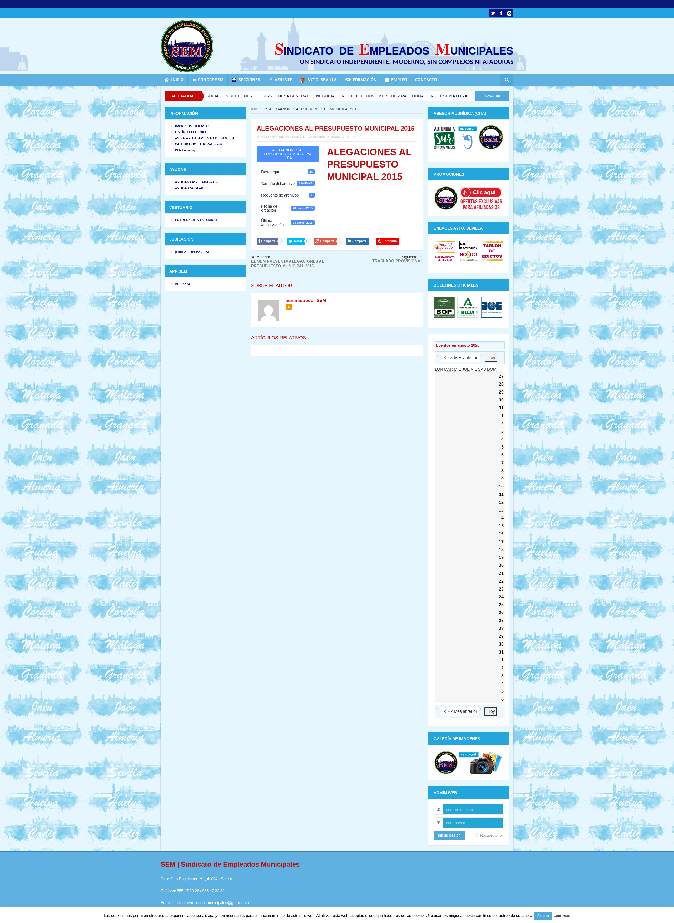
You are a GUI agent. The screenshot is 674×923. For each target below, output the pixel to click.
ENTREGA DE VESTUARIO (196, 220)
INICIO (177, 79)
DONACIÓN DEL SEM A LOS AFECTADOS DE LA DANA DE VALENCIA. (427, 96)
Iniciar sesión (449, 835)
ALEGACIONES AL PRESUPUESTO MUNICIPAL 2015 (288, 154)
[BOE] (491, 307)
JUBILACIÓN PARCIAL (192, 252)
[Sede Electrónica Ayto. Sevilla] (468, 250)
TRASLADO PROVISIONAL (397, 261)
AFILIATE (283, 79)
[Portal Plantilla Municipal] (445, 250)
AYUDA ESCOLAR (189, 188)
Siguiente (409, 257)
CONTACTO (426, 79)
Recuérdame (491, 835)
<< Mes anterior (462, 357)
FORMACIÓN (365, 79)
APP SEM (182, 284)
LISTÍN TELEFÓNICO (191, 132)
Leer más (561, 915)
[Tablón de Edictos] (492, 250)
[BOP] (445, 307)
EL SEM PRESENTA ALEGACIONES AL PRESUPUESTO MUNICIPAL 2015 (287, 263)
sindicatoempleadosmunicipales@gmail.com (210, 902)
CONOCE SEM (211, 79)
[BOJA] (468, 307)
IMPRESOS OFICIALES (192, 126)
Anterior (263, 257)
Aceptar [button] (543, 916)
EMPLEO (399, 79)
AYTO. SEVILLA (322, 79)
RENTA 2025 (185, 150)
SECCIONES (249, 79)
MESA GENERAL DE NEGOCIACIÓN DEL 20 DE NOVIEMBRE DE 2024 (293, 96)
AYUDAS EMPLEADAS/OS (196, 182)
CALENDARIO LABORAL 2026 (198, 144)
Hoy (491, 357)
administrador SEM (292, 137)
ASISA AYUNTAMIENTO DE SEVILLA (205, 138)
